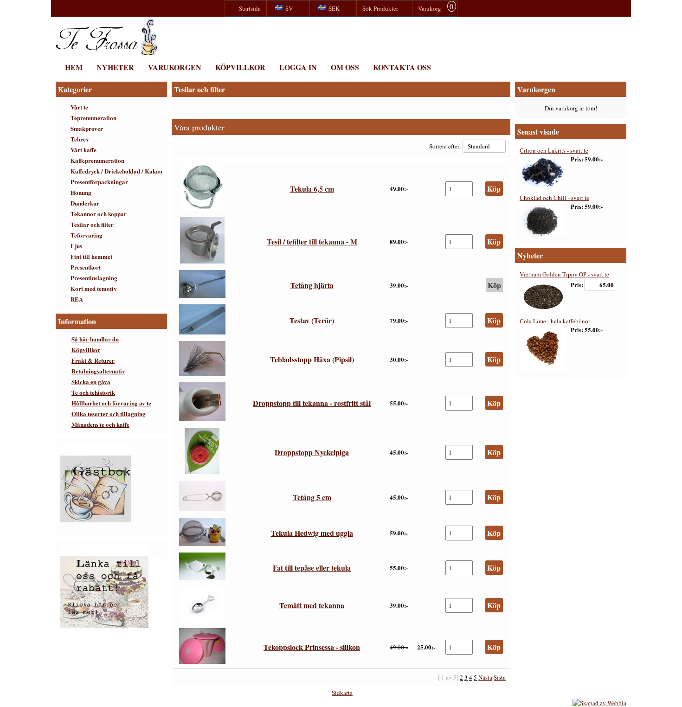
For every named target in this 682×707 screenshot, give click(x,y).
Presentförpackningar (99, 181)
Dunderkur (85, 203)
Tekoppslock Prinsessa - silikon (312, 647)
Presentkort (86, 267)
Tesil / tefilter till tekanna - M (312, 241)
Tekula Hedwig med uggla (312, 532)
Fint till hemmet (91, 256)
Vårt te (79, 107)
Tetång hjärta (312, 285)
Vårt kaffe (84, 149)
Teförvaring (87, 235)
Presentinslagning (94, 277)
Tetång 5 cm (312, 497)
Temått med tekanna (311, 605)
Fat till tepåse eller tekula (312, 567)
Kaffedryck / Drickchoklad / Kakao (116, 171)
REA (77, 299)
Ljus (76, 245)
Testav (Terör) (312, 320)
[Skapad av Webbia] (599, 703)
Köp (494, 285)
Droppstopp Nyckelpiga (312, 452)
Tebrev (80, 139)
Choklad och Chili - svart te (554, 197)
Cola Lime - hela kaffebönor (555, 321)
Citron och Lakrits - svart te (554, 150)
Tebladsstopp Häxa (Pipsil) (312, 359)
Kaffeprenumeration (97, 160)
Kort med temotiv (94, 288)
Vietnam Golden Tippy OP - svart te (564, 274)
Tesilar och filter (92, 224)
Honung (81, 192)
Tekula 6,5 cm (312, 188)
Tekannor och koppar (99, 213)
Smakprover (87, 128)
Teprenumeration (93, 117)
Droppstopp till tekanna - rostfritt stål (312, 403)
